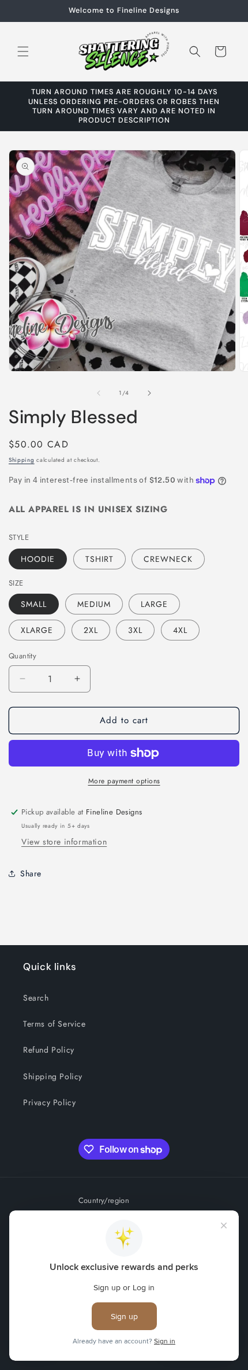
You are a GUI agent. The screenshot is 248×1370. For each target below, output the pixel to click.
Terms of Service (54, 1024)
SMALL (34, 604)
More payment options (124, 781)
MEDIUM (94, 604)
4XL (180, 630)
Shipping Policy (52, 1076)
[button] (23, 51)
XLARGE (37, 630)
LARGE (154, 604)
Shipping (22, 460)
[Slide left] (98, 393)
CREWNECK (168, 559)
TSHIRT (99, 559)
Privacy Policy (49, 1102)
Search (36, 998)
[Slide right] (149, 393)
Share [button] (31, 873)
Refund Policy (48, 1050)
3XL (135, 630)
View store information (64, 841)
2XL (91, 630)
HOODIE (38, 559)
